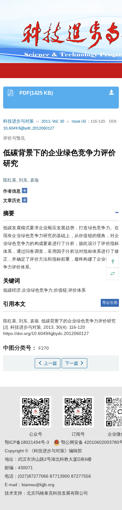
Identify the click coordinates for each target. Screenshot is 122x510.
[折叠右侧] (112, 274)
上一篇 (50, 363)
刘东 (23, 180)
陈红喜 (9, 180)
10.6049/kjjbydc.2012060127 (28, 128)
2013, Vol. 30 (52, 121)
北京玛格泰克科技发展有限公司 (57, 493)
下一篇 (72, 363)
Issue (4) (79, 121)
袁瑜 (34, 180)
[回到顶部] (112, 261)
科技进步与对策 (18, 121)
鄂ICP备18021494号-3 (27, 442)
